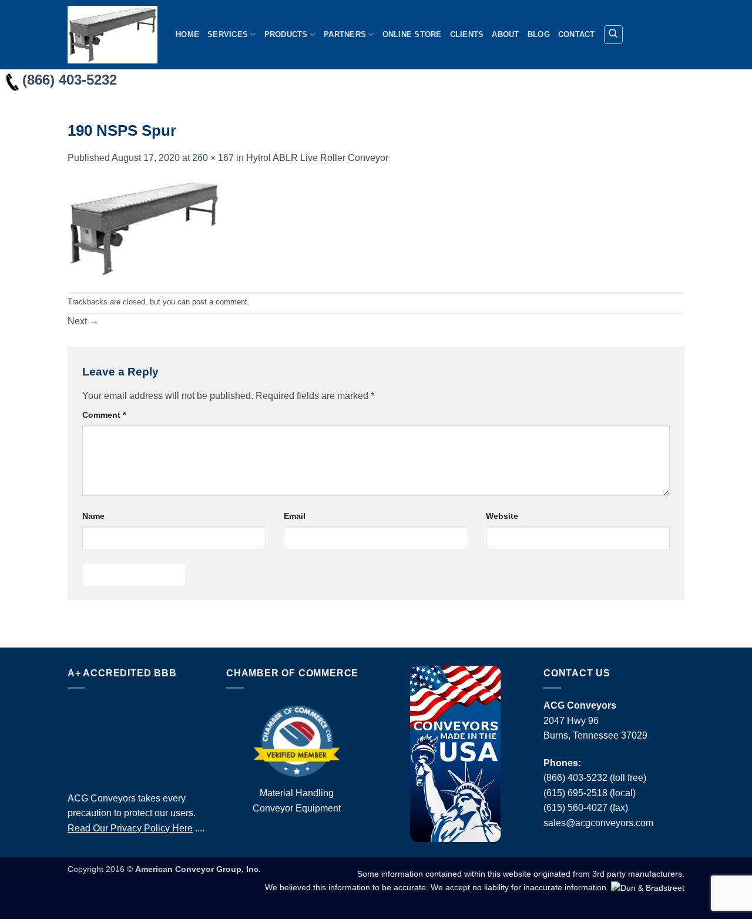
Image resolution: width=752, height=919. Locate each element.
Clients (467, 34)
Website (502, 516)
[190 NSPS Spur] (144, 228)
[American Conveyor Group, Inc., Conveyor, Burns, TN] (138, 737)
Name (93, 516)
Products (286, 34)
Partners (345, 34)
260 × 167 (213, 158)
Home (187, 34)
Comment (104, 415)
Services (227, 34)
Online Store (412, 34)
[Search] (613, 34)
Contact (576, 34)
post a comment (219, 301)
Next (83, 321)
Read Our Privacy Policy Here (130, 828)
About (505, 34)
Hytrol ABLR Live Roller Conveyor (317, 158)
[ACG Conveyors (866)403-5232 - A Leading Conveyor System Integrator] (113, 34)
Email (295, 516)
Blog (539, 34)
